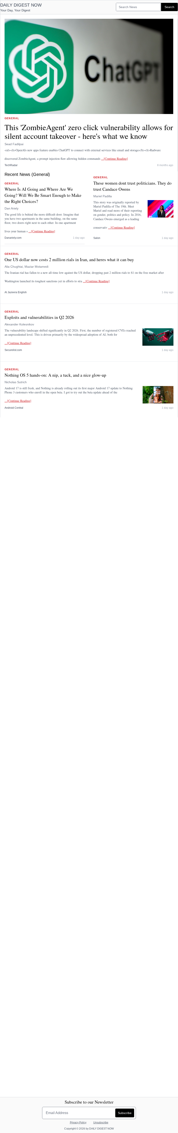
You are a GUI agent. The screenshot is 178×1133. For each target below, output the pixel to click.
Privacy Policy (78, 1122)
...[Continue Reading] (114, 159)
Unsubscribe (100, 1122)
